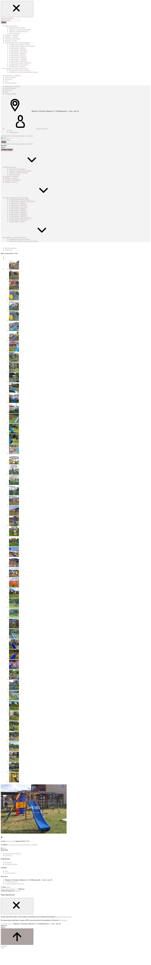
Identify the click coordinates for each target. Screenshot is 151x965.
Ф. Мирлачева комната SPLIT (19, 44)
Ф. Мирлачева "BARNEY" (18, 50)
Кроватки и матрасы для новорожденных (23, 72)
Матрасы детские (11, 182)
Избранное (9, 250)
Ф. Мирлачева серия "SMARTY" (20, 63)
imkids (8, 887)
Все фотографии (10, 248)
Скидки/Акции (10, 873)
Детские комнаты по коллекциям (16, 197)
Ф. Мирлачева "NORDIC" (18, 57)
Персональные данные (13, 853)
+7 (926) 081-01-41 (7, 136)
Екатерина (9, 841)
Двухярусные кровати (12, 180)
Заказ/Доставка (10, 88)
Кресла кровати (14, 33)
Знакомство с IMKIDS (12, 86)
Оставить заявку (10, 94)
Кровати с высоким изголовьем (20, 29)
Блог (6, 92)
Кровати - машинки (12, 176)
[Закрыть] (17, 906)
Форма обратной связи (63, 917)
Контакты (8, 90)
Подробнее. (63, 920)
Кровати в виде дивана (17, 28)
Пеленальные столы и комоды (19, 70)
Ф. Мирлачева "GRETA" (17, 55)
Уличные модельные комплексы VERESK (23, 845)
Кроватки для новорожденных (15, 237)
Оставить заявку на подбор (23, 136)
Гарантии (8, 862)
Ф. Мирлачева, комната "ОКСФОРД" (22, 46)
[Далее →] (34, 833)
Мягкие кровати (10, 167)
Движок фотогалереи (8, 889)
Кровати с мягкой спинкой (18, 31)
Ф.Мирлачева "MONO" (17, 66)
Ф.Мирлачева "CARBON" (18, 59)
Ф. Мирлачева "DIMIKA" (18, 53)
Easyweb (18, 891)
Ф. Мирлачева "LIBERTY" (18, 61)
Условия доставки (11, 864)
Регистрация (8, 18)
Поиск (3, 22)
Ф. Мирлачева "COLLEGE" (18, 64)
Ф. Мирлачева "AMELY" (18, 48)
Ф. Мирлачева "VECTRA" (18, 52)
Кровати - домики (11, 178)
